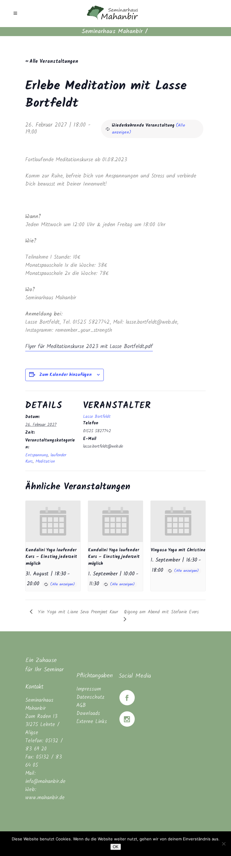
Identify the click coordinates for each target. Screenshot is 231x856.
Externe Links (91, 722)
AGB (81, 705)
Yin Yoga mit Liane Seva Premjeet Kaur (76, 612)
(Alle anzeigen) (62, 584)
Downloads (88, 714)
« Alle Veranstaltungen (51, 61)
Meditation (45, 461)
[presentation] (53, 521)
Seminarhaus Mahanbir (112, 31)
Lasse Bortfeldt (97, 416)
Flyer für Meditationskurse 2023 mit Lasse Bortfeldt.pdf (89, 346)
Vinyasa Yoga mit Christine (178, 550)
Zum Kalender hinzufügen (65, 374)
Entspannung (36, 455)
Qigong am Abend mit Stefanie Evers (161, 612)
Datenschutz (90, 697)
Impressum (88, 689)
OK (116, 847)
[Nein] (223, 844)
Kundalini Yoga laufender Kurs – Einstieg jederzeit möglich (51, 557)
